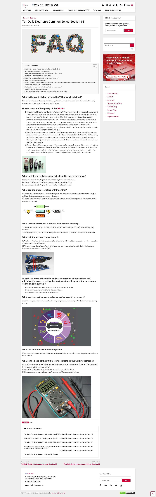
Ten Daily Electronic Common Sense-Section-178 (76, 438)
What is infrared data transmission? (35, 80)
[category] (107, 5)
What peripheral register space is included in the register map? (43, 73)
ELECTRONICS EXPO (41, 10)
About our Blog (112, 93)
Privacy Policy (112, 110)
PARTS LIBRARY (58, 10)
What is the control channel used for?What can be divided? (42, 69)
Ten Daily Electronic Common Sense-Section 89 (39, 464)
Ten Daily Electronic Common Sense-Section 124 (41, 434)
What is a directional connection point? (36, 89)
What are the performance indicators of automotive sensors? (43, 87)
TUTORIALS (97, 10)
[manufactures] (103, 5)
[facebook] (124, 5)
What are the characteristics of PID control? (38, 76)
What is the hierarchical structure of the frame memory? (41, 78)
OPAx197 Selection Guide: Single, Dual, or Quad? (41, 438)
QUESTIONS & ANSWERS (113, 10)
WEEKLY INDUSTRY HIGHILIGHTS (78, 10)
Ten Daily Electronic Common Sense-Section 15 (75, 442)
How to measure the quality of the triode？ (37, 71)
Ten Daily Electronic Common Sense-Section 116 (76, 434)
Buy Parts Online (113, 116)
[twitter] (114, 5)
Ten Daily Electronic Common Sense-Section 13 (41, 454)
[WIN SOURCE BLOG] (44, 5)
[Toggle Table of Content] (93, 66)
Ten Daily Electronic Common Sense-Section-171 (41, 442)
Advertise (111, 100)
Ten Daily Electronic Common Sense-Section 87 (82, 464)
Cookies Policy (112, 107)
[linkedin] (117, 5)
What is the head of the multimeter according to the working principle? (46, 91)
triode (60, 108)
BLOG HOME (27, 10)
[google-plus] (121, 5)
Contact (110, 97)
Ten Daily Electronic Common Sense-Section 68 (75, 450)
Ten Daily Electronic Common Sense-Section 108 (76, 446)
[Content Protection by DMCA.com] (127, 493)
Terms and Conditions (115, 103)
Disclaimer (111, 113)
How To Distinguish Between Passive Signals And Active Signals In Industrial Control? (41, 447)
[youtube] (110, 5)
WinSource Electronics (58, 493)
